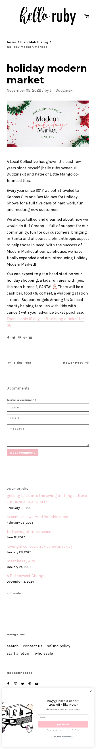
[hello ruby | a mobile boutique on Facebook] (8, 684)
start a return (19, 653)
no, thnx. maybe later (63, 736)
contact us (32, 646)
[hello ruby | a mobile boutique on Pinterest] (29, 684)
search (13, 646)
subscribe (14, 593)
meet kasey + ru (21, 561)
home (12, 42)
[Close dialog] (91, 691)
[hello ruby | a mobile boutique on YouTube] (36, 684)
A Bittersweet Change (26, 575)
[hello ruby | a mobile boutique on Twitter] (22, 684)
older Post (22, 362)
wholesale (44, 653)
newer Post (73, 362)
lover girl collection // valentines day (40, 546)
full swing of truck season (30, 531)
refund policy (58, 646)
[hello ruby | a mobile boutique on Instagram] (15, 684)
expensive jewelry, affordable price (37, 517)
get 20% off (63, 724)
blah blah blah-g (34, 42)
